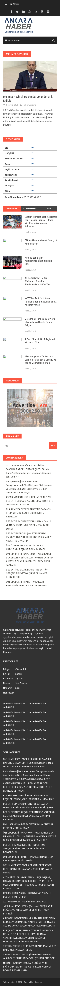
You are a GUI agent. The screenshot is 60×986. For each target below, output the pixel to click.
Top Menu (13, 3)
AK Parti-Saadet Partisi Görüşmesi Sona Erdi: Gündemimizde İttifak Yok (37, 281)
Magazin (7, 687)
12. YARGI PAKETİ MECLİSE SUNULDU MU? (24, 901)
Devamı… (8, 651)
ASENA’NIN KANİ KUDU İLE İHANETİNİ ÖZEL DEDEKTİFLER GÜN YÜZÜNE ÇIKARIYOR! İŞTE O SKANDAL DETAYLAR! (29, 501)
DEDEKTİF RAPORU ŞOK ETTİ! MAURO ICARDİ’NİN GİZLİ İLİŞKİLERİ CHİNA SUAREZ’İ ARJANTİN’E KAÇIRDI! (29, 537)
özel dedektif (34, 703)
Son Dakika (21, 683)
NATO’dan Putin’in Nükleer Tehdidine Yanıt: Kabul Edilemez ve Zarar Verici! (40, 301)
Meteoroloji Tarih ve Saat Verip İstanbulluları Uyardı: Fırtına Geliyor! (40, 322)
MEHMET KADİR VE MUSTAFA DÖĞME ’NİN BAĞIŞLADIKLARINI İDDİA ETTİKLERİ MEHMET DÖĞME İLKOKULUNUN (27, 966)
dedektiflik (19, 703)
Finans (6, 683)
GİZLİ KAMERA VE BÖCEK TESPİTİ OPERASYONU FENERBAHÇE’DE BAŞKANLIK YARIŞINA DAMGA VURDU (28, 869)
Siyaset (19, 678)
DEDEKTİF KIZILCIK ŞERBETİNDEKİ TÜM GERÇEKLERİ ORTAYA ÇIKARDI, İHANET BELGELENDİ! (27, 573)
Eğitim (6, 673)
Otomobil (20, 669)
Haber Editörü (29, 104)
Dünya (6, 669)
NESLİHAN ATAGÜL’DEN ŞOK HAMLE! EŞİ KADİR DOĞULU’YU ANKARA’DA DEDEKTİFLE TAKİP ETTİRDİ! (28, 910)
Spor (17, 687)
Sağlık (18, 673)
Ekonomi (8, 678)
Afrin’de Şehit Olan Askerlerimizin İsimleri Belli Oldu (38, 261)
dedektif (7, 703)
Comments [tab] (29, 208)
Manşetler (8, 692)
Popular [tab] (12, 208)
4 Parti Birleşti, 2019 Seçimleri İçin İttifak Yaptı (40, 341)
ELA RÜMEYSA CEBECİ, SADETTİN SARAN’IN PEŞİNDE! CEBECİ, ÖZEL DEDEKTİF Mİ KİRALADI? (28, 513)
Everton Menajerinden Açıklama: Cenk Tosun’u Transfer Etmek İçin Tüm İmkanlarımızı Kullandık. (41, 221)
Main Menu (14, 40)
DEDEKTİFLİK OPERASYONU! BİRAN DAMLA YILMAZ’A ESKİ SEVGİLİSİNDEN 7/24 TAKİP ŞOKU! (28, 525)
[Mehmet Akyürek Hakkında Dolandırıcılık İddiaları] (30, 76)
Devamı (7, 124)
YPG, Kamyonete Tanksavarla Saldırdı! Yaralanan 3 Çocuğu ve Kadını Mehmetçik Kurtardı (40, 359)
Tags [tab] (48, 208)
